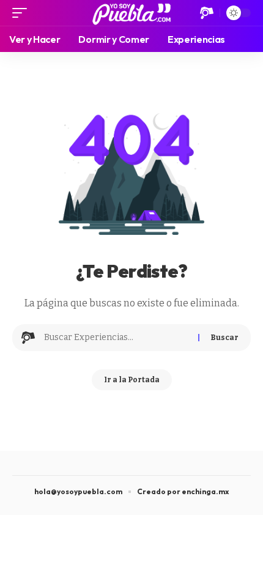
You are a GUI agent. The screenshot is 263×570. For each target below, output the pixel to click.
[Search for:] (116, 337)
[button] (22, 13)
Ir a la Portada (132, 380)
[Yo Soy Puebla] (132, 13)
